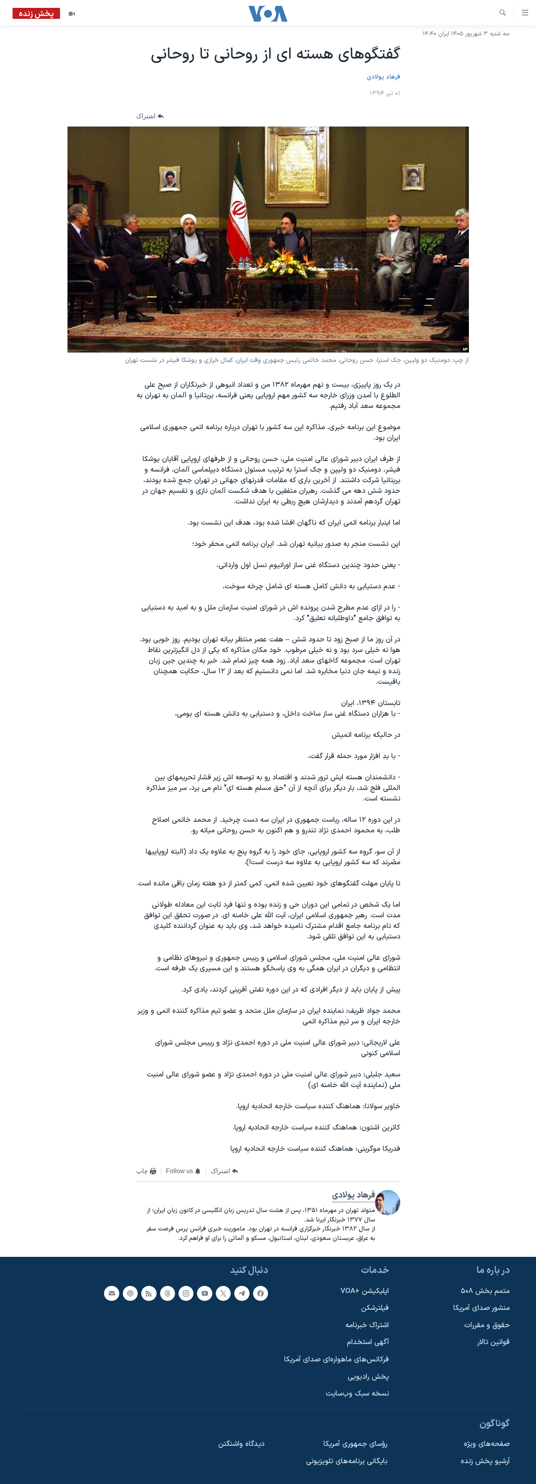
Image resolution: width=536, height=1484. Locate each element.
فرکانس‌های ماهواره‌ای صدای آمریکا (336, 1359)
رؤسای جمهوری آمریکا (355, 1444)
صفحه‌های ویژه (487, 1444)
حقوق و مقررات (487, 1325)
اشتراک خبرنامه (367, 1325)
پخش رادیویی (368, 1376)
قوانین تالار (493, 1342)
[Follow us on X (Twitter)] (223, 1293)
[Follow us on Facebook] (260, 1293)
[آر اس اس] (148, 1293)
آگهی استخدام (368, 1342)
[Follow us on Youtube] (204, 1293)
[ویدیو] (72, 14)
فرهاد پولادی (383, 77)
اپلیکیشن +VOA (365, 1291)
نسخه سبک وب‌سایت (357, 1393)
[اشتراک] (111, 1293)
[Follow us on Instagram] (186, 1293)
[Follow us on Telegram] (241, 1293)
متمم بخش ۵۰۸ (485, 1291)
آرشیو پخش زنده (485, 1461)
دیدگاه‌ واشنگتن (241, 1444)
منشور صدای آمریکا (481, 1308)
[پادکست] (130, 1293)
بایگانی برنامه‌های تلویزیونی (346, 1461)
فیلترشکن (375, 1308)
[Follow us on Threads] (167, 1293)
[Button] (150, 116)
